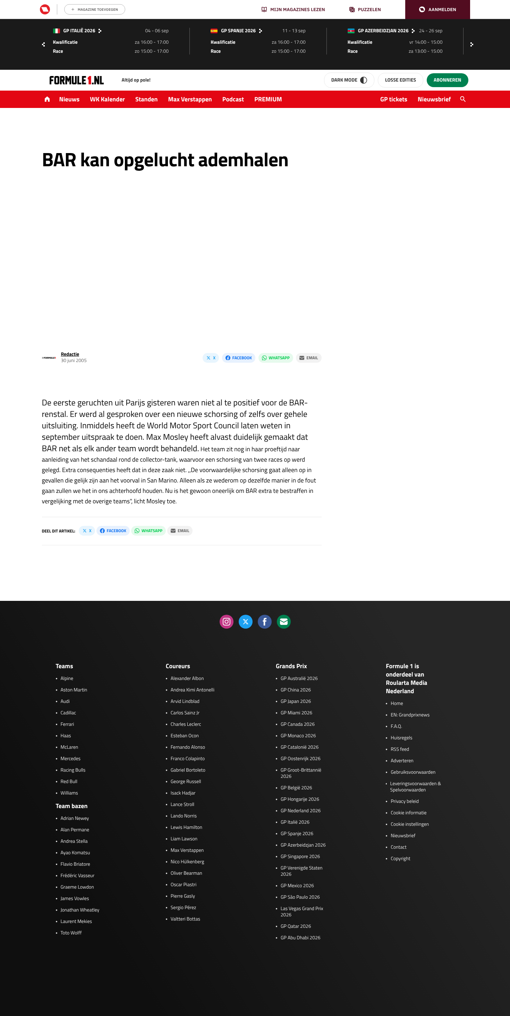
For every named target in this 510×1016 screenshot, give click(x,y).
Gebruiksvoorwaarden (413, 772)
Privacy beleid (405, 801)
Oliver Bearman (186, 873)
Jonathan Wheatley (80, 910)
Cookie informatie (408, 813)
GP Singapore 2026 (300, 857)
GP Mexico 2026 (297, 886)
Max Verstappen (190, 99)
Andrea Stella (74, 841)
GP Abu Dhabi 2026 (301, 938)
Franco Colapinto (188, 759)
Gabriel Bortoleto (188, 770)
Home (397, 703)
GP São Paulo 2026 (300, 897)
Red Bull (69, 782)
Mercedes (71, 759)
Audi (65, 701)
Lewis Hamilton (186, 827)
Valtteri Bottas (185, 919)
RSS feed (400, 749)
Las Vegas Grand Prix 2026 (302, 912)
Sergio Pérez (183, 908)
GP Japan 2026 (296, 701)
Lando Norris (184, 816)
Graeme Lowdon (77, 887)
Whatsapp (279, 357)
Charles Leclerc (186, 724)
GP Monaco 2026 (298, 736)
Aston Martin (74, 690)
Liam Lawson (184, 839)
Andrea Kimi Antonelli (192, 690)
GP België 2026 (296, 788)
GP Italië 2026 (295, 822)
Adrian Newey (75, 818)
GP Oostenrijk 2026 (301, 759)
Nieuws (69, 99)
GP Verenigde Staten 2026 (302, 871)
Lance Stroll (182, 804)
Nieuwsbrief (434, 99)
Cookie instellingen (410, 824)
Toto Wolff (71, 933)
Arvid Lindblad (185, 701)
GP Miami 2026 (296, 713)
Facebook (242, 357)
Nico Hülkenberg (187, 862)
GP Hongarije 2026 (300, 799)
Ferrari (67, 724)
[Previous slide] (43, 44)
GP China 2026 (296, 690)
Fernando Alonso (188, 747)
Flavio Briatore (75, 864)
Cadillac (68, 713)
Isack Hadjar (183, 793)
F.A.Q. (396, 726)
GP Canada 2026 (298, 724)
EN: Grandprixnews (410, 715)
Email (312, 357)
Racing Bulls (73, 770)
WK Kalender (107, 99)
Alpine (67, 678)
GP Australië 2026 (299, 678)
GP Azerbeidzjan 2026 (303, 845)
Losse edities (400, 80)
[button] (437, 9)
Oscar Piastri (184, 885)
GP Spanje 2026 (297, 834)
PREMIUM (268, 99)
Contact (398, 847)
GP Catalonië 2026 (299, 747)
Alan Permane (75, 830)
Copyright (400, 859)
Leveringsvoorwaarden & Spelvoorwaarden (415, 787)
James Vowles (75, 899)
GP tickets (393, 99)
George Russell (186, 782)
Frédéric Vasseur (78, 876)
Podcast (233, 99)
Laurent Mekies (76, 921)
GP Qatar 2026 (296, 926)
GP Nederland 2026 (301, 811)
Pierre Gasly (183, 896)
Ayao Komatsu (75, 853)
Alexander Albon (187, 678)
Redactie (70, 354)
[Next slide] (474, 44)
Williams (69, 793)
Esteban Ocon (185, 736)
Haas (66, 736)
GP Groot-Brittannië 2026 (301, 773)
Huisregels (401, 738)
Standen (146, 99)
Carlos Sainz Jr (185, 713)
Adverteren (402, 761)
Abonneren (447, 80)
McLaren (69, 747)
